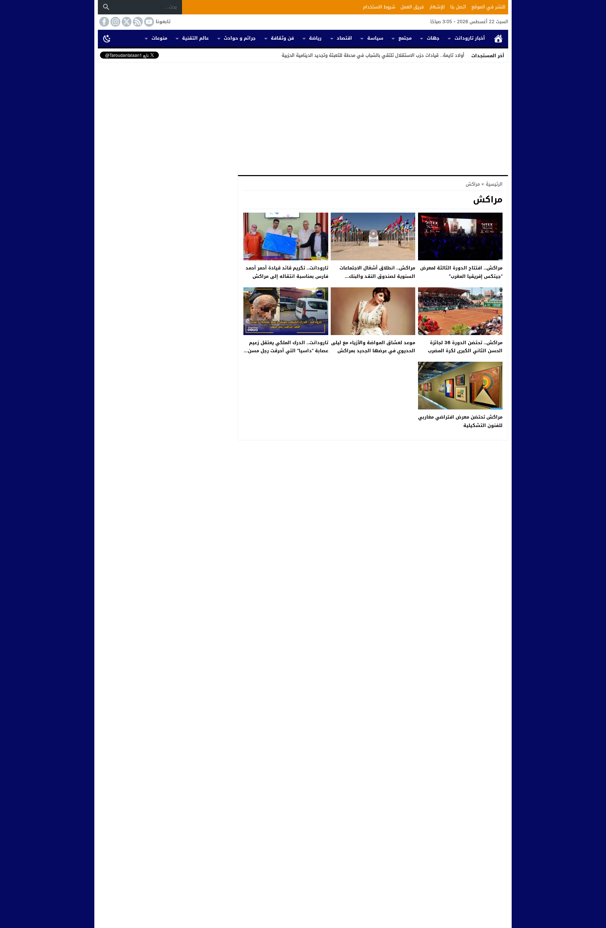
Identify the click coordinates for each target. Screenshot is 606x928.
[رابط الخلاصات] (137, 22)
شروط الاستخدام (379, 6)
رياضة (315, 38)
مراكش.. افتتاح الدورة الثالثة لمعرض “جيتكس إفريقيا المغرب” (461, 271)
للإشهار (437, 6)
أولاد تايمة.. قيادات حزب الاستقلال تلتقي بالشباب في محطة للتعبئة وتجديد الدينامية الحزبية (373, 55)
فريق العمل (412, 6)
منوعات (159, 38)
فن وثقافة (282, 38)
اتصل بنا (458, 6)
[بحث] (106, 7)
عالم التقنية (195, 38)
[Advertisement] (303, 117)
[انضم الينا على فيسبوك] (103, 22)
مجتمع (405, 38)
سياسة (375, 38)
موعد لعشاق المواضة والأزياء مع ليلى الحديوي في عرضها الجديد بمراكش (373, 346)
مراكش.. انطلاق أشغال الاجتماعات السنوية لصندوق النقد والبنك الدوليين (377, 276)
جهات (433, 38)
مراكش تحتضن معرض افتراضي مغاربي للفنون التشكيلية (460, 421)
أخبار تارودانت (469, 38)
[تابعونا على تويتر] (126, 22)
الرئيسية (498, 38)
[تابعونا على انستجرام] (114, 22)
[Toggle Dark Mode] (107, 38)
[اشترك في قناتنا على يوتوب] (148, 22)
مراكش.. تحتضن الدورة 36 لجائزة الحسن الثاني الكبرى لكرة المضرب (465, 346)
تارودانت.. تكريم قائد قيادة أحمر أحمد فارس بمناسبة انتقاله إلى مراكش (286, 271)
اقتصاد (344, 38)
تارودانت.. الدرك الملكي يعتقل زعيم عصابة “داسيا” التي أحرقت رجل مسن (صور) (288, 350)
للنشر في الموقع (488, 6)
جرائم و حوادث (240, 38)
